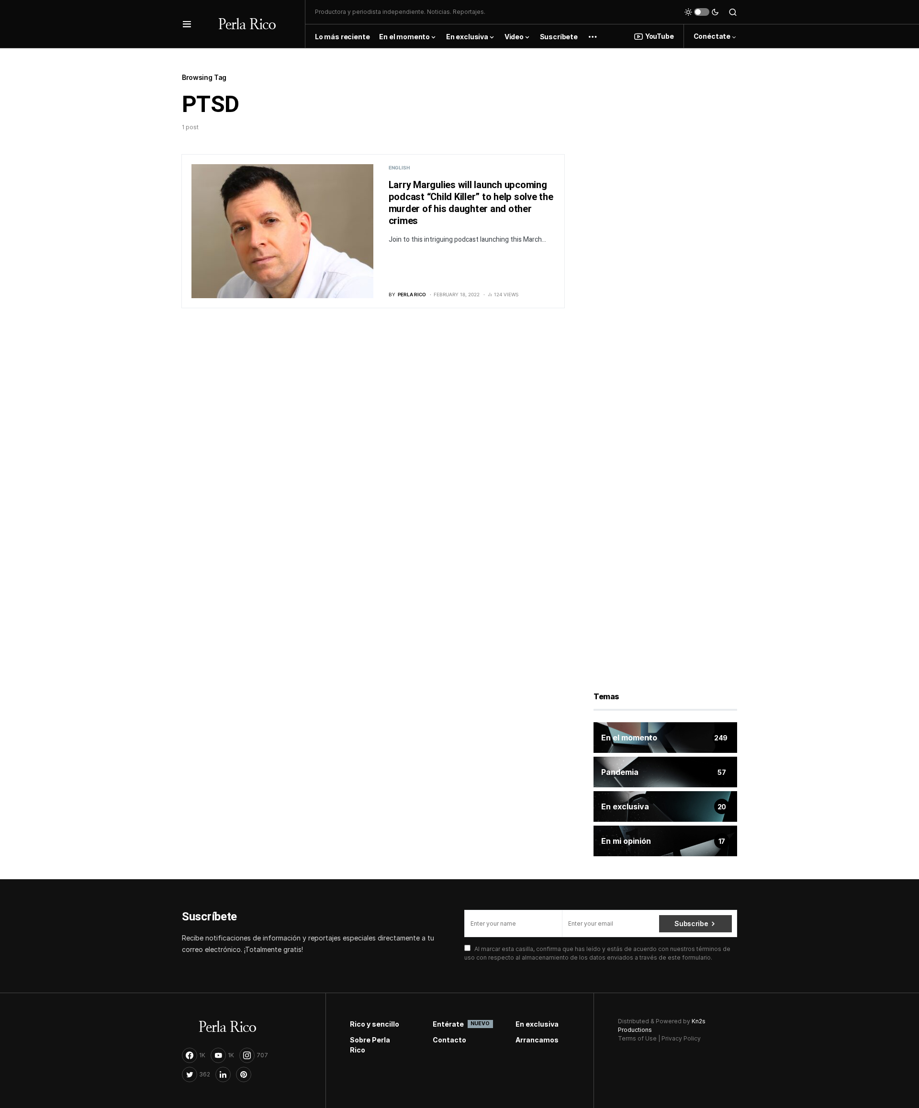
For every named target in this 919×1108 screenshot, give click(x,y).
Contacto (449, 1040)
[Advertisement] (665, 214)
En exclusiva (537, 1024)
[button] (187, 24)
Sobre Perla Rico (370, 1045)
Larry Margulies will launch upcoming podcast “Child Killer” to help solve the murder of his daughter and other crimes (471, 203)
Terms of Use (637, 1038)
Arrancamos (537, 1040)
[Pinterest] (243, 1074)
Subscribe (691, 923)
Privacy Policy (681, 1038)
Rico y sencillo (374, 1024)
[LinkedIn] (223, 1074)
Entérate (460, 1024)
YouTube (659, 36)
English (399, 167)
